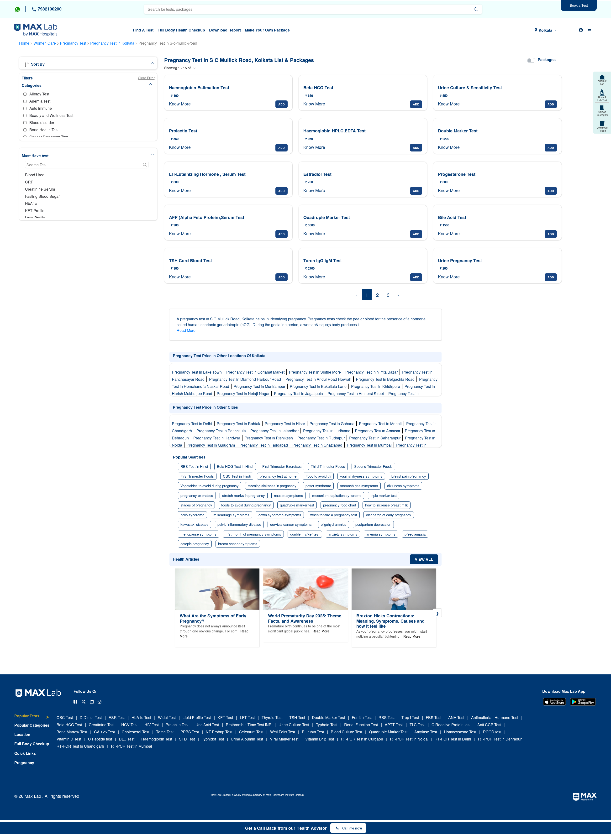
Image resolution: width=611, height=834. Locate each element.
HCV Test (129, 724)
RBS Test (387, 717)
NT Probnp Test (219, 732)
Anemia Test (39, 101)
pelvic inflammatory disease (239, 524)
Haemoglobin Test (156, 739)
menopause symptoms (198, 534)
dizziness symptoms (403, 485)
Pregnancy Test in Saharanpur (375, 438)
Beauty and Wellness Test (51, 115)
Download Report (225, 30)
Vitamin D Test (69, 739)
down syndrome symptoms (279, 514)
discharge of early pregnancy (388, 514)
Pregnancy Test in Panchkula (222, 430)
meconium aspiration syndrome (336, 495)
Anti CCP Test (489, 724)
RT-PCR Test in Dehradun (500, 739)
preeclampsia (415, 534)
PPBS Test (189, 732)
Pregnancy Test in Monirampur (260, 386)
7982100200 (49, 9)
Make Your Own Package (267, 30)
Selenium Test (251, 732)
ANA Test (456, 717)
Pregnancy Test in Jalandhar (275, 430)
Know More (180, 103)
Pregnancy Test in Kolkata (112, 43)
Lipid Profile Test (197, 717)
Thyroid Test (272, 717)
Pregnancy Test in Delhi (193, 423)
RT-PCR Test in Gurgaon (362, 739)
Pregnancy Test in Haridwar (217, 438)
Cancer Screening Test (48, 137)
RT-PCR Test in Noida (409, 739)
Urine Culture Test (294, 724)
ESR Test (117, 717)
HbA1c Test (141, 717)
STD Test (187, 739)
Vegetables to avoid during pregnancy (209, 485)
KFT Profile (34, 210)
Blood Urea (34, 174)
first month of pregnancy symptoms (253, 534)
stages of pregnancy (196, 504)
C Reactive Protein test (451, 724)
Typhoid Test (326, 724)
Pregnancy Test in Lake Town (198, 372)
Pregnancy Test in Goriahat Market (256, 372)
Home (24, 43)
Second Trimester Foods (373, 466)
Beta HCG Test (69, 724)
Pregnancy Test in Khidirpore (376, 386)
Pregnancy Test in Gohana (333, 423)
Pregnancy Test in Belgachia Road (386, 379)
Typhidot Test (213, 739)
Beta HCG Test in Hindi (235, 466)
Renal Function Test (361, 724)
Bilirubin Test (313, 732)
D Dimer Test (91, 717)
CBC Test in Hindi (237, 476)
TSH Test (297, 717)
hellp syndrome (192, 514)
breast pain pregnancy (408, 476)
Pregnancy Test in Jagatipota (299, 393)
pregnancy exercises (196, 495)
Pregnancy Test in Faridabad (264, 445)
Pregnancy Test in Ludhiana (327, 430)
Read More (186, 330)
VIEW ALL (424, 559)
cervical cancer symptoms (291, 524)
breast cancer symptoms (237, 543)
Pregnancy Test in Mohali (381, 423)
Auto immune (40, 108)
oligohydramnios (333, 524)
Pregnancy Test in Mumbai (370, 445)
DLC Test (126, 739)
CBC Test (65, 717)
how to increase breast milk (386, 504)
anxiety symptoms (342, 534)
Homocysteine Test (460, 732)
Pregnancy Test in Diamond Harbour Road (246, 379)
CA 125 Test (104, 732)
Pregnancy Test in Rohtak (239, 423)
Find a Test (143, 30)
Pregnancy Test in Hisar (286, 423)
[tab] (31, 718)
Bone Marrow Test (72, 732)
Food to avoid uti (318, 476)
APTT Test (394, 724)
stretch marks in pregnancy (243, 495)
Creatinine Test (101, 724)
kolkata (545, 30)
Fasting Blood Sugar (42, 196)
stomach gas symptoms (359, 485)
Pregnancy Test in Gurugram (212, 445)
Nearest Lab (602, 82)
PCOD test (492, 732)
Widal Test (167, 717)
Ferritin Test (362, 717)
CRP (29, 182)
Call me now (352, 828)
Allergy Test (39, 94)
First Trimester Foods (197, 476)
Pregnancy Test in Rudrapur (322, 438)
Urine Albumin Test (247, 739)
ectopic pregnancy (194, 543)
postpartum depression (373, 524)
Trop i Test (410, 717)
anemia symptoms (380, 534)
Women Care (44, 43)
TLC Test (417, 724)
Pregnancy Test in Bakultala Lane (319, 386)
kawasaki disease (194, 524)
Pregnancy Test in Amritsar (378, 430)
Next (437, 613)
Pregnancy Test (73, 43)
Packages (547, 59)
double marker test (304, 534)
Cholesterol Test (135, 732)
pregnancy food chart (339, 504)
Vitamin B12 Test (319, 739)
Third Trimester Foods (328, 466)
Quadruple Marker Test (388, 732)
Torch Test (165, 732)
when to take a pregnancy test (333, 514)
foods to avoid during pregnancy (246, 504)
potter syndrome (318, 485)
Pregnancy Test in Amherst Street (356, 393)
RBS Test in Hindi (194, 466)
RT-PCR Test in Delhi (453, 739)
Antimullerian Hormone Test (494, 717)
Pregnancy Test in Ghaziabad (318, 445)
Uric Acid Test (207, 724)
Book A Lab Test (602, 98)
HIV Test (151, 724)
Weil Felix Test (282, 732)
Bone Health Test (43, 129)
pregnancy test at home (278, 476)
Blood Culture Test (346, 732)
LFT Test (247, 717)
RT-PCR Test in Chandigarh (80, 746)
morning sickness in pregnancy (272, 485)
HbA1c (31, 203)
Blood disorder (41, 122)
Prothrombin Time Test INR (249, 724)
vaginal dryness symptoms (361, 476)
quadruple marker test (297, 504)
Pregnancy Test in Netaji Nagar (244, 393)
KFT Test (225, 717)
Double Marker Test (328, 717)
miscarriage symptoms (231, 514)
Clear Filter (146, 77)
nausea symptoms (288, 495)
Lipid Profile (35, 217)
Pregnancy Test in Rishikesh (270, 438)
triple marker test (383, 495)
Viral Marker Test (284, 739)
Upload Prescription (602, 113)
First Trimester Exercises (282, 466)
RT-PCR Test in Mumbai (131, 746)
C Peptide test (100, 739)
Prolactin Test (177, 724)
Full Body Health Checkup (181, 30)
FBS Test (433, 717)
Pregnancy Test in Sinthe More (316, 372)
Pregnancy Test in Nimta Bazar (372, 372)
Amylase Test (425, 732)
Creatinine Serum (40, 189)
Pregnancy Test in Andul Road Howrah (319, 379)
